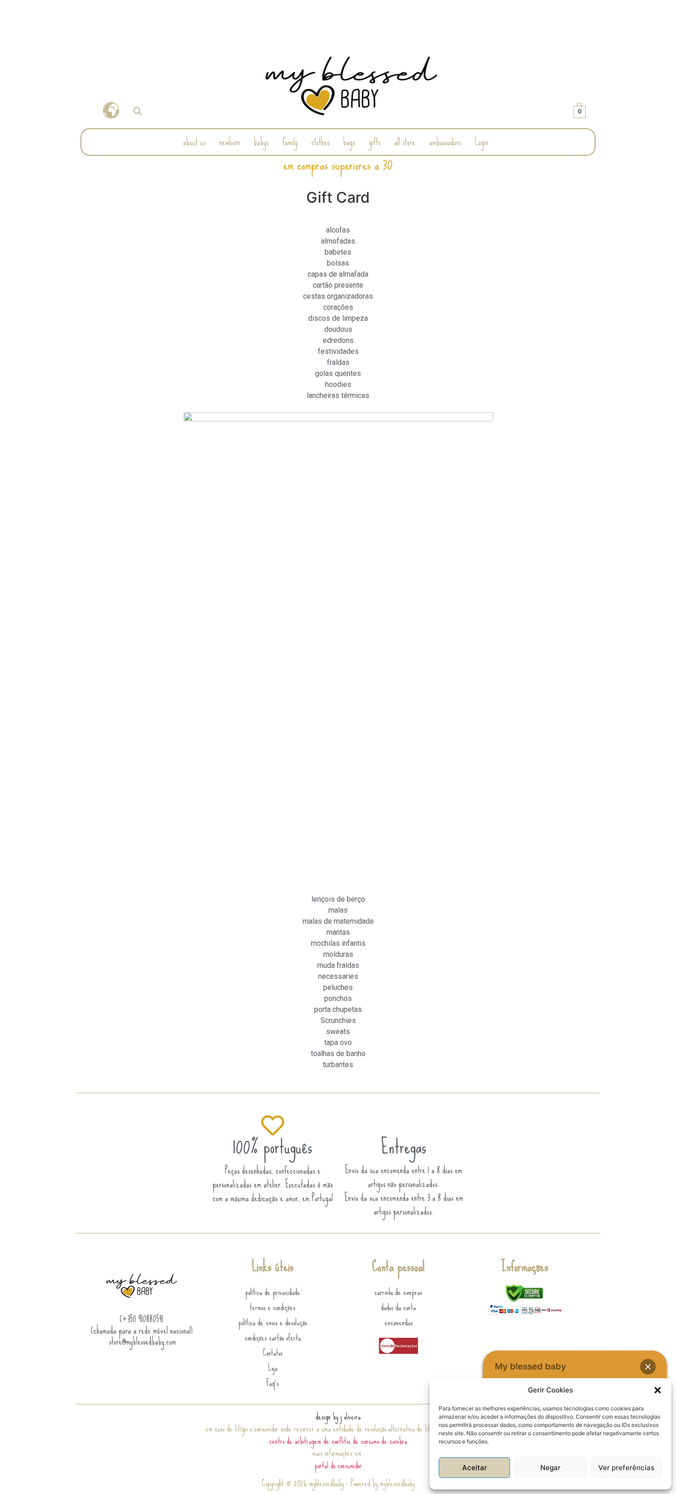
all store (404, 142)
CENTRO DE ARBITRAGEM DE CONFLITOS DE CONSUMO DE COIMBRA (338, 1441)
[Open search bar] (137, 111)
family (290, 142)
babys (261, 142)
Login (481, 142)
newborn (229, 142)
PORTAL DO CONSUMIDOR (338, 1465)
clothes (320, 142)
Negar (550, 1467)
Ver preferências (626, 1467)
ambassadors (445, 142)
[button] (657, 1390)
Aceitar (474, 1467)
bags (349, 142)
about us (194, 142)
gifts (374, 142)
